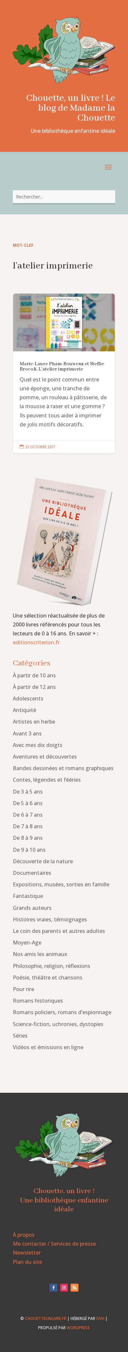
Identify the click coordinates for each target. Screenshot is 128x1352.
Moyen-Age (27, 942)
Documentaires (32, 872)
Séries (20, 1035)
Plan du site (27, 1261)
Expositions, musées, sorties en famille (61, 884)
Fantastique (28, 896)
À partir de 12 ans (34, 687)
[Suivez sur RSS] (74, 1288)
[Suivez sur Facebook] (53, 1288)
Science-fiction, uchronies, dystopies (58, 1024)
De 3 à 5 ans (28, 791)
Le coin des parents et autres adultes (59, 931)
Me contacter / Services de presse (54, 1243)
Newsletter (27, 1252)
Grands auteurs (32, 907)
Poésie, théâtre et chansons (47, 977)
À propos (23, 1234)
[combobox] (64, 196)
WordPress (78, 1328)
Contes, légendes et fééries (47, 779)
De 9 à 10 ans (29, 849)
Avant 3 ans (27, 733)
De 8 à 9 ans (28, 837)
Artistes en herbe (34, 721)
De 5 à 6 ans (28, 803)
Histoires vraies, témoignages (50, 919)
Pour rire (23, 989)
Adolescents (28, 698)
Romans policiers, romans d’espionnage (62, 1012)
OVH (100, 1318)
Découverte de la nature (43, 861)
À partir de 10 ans (34, 675)
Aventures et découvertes (45, 756)
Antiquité (24, 710)
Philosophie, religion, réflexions (51, 966)
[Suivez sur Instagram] (64, 1288)
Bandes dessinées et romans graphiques (63, 768)
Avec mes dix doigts (37, 745)
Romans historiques (38, 1000)
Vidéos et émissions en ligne (48, 1047)
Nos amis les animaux (40, 954)
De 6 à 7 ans (28, 814)
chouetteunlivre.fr (45, 1318)
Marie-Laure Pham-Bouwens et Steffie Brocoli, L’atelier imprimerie (64, 373)
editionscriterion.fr (36, 642)
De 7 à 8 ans (28, 826)
